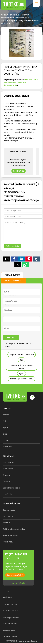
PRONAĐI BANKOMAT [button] (14, 280)
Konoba (6, 522)
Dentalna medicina (11, 488)
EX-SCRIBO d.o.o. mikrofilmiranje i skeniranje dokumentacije (21, 82)
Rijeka (21, 373)
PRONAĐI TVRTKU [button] (12, 275)
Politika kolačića (10, 623)
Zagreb (6, 414)
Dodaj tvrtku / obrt (15, 575)
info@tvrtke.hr (18, 583)
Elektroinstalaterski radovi (14, 529)
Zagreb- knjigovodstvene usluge (21, 366)
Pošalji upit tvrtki (12, 246)
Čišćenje (6, 481)
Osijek (5, 434)
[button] (36, 3)
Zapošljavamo (9, 630)
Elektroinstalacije (10, 535)
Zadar (5, 440)
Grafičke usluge (10, 636)
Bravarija (6, 475)
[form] (21, 328)
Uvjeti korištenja (10, 604)
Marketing (7, 597)
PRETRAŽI (11, 337)
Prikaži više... (8, 446)
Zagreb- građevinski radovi (21, 379)
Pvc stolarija (8, 516)
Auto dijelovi (8, 462)
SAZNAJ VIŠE (18, 171)
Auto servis (8, 468)
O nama (6, 591)
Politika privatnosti (11, 617)
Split (21, 360)
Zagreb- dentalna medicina (21, 354)
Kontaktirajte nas (10, 610)
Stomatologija (9, 510)
